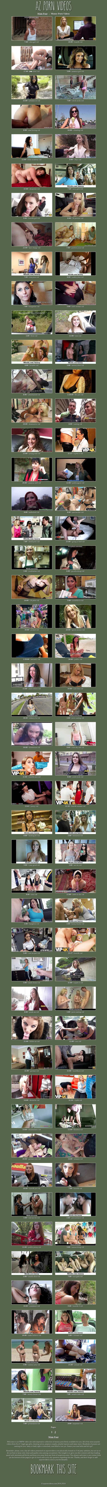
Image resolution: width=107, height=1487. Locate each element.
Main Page (42, 14)
